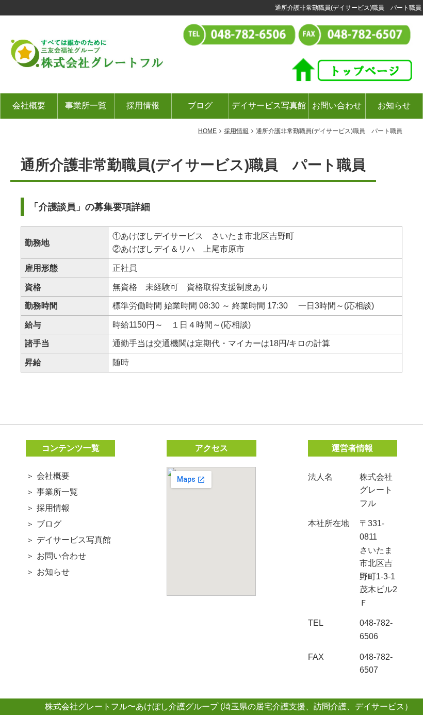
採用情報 (142, 105)
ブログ (200, 105)
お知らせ (394, 105)
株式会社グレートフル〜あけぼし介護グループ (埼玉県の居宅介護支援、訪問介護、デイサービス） (229, 706)
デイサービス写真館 (269, 105)
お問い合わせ (337, 105)
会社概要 (28, 105)
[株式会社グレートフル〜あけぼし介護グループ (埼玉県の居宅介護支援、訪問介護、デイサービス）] (87, 53)
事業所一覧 (85, 105)
